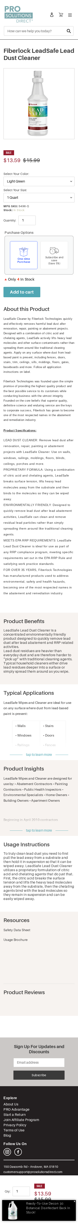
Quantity (9, 220)
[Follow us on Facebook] (18, 1154)
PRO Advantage (16, 1109)
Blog (7, 1135)
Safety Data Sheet (16, 930)
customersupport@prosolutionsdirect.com (32, 1172)
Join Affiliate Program (21, 1120)
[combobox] (38, 31)
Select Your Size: (15, 190)
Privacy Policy (14, 1125)
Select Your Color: (16, 174)
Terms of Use (13, 1130)
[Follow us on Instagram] (7, 1154)
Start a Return (14, 1115)
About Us (10, 1104)
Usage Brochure (15, 940)
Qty (7, 1191)
